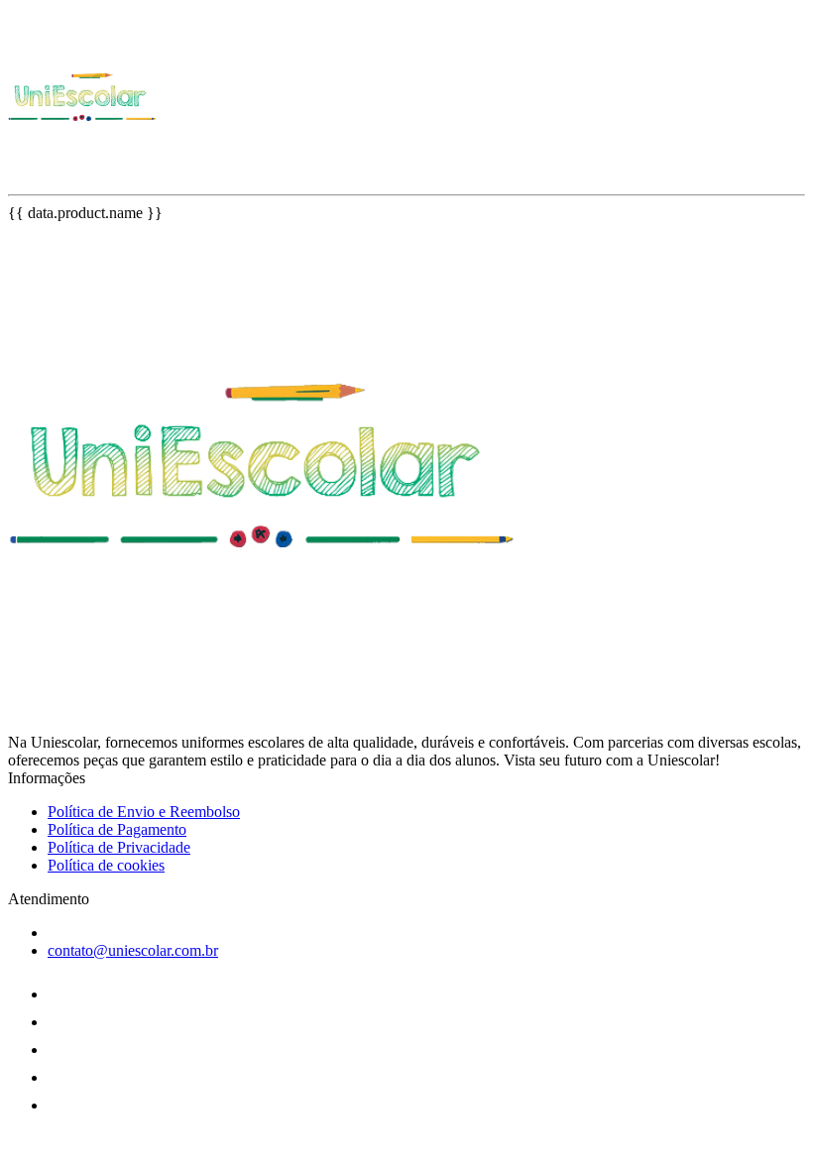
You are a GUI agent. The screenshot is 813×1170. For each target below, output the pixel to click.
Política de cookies (106, 865)
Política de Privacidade (119, 847)
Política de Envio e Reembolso (144, 811)
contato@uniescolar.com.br (133, 950)
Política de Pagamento (117, 829)
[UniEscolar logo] (82, 169)
